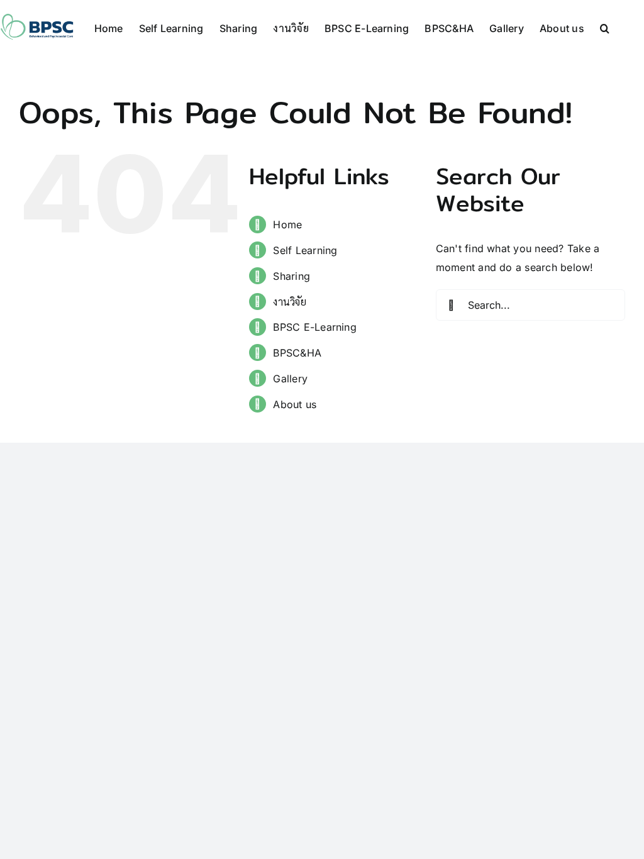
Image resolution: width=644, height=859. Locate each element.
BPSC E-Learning (315, 327)
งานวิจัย (289, 302)
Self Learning (305, 250)
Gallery (290, 378)
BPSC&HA (297, 352)
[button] (604, 26)
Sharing (291, 276)
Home (287, 224)
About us (294, 404)
